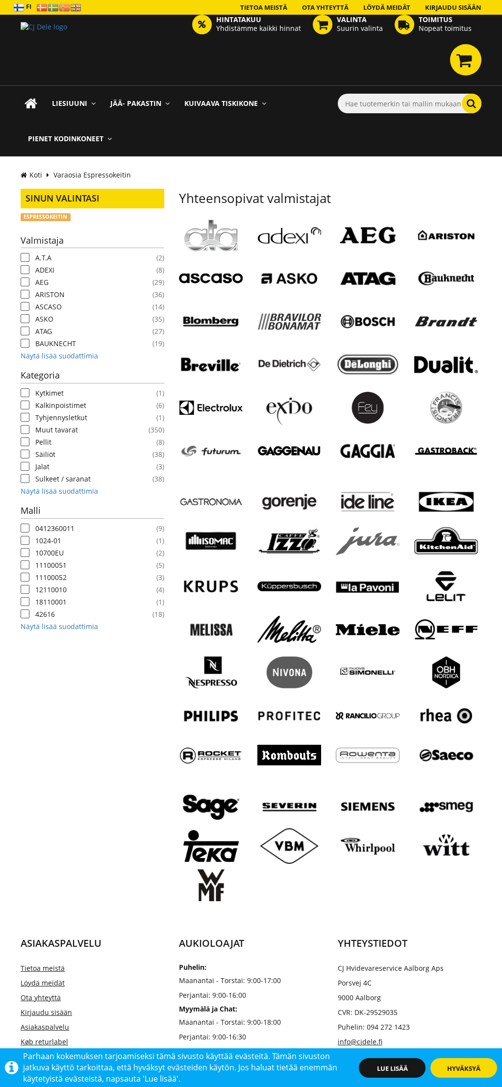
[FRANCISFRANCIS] (446, 411)
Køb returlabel (44, 1041)
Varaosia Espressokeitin (92, 174)
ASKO (44, 319)
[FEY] (367, 411)
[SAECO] (446, 754)
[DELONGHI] (367, 364)
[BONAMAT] (289, 325)
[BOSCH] (367, 321)
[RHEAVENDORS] (446, 715)
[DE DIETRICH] (289, 364)
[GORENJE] (289, 501)
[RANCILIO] (367, 715)
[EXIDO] (289, 407)
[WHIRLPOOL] (367, 845)
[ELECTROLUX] (211, 411)
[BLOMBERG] (211, 321)
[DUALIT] (446, 368)
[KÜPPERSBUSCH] (289, 589)
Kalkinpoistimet (60, 405)
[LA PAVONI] (367, 586)
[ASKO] (289, 278)
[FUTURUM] (211, 450)
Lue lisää (392, 1068)
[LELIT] (446, 586)
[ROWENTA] (367, 767)
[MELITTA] (289, 633)
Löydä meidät (386, 7)
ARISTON (50, 294)
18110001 (51, 602)
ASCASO (48, 306)
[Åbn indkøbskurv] (465, 60)
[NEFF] (446, 629)
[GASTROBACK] (446, 450)
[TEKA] (211, 849)
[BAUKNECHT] (446, 278)
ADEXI (44, 270)
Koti (35, 174)
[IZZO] (289, 540)
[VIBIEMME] (289, 845)
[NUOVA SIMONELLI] (367, 672)
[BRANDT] (446, 321)
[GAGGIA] (367, 450)
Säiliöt (45, 454)
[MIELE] (367, 633)
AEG (42, 282)
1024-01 (48, 540)
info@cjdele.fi (360, 1041)
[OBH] (446, 676)
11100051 (51, 565)
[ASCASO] (211, 282)
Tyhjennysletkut (61, 417)
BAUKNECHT (55, 343)
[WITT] (446, 845)
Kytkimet (49, 393)
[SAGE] (211, 806)
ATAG (43, 331)
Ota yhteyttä (325, 7)
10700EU (49, 552)
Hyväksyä (463, 1068)
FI (28, 6)
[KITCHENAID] (446, 546)
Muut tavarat (56, 429)
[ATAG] (367, 278)
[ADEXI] (289, 238)
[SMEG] (446, 806)
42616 (45, 614)
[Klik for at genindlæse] (44, 41)
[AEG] (367, 234)
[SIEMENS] (367, 806)
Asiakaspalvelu (45, 1027)
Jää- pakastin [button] (135, 103)
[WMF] (211, 889)
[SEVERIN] (289, 806)
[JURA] (367, 544)
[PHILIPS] (211, 715)
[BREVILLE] (211, 364)
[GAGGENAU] (289, 461)
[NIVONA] (289, 676)
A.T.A (43, 257)
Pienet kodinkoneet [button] (65, 138)
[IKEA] (446, 501)
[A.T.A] (211, 238)
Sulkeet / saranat (63, 478)
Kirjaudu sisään (453, 7)
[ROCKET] (211, 759)
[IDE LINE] (367, 501)
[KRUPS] (211, 586)
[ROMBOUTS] (289, 764)
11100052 (51, 577)
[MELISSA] (211, 629)
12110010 (51, 589)
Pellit (43, 442)
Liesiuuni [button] (69, 103)
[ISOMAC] (211, 540)
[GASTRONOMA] (211, 501)
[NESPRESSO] (211, 676)
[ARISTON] (446, 234)
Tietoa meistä (263, 7)
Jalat (42, 466)
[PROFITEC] (289, 715)
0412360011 (55, 528)
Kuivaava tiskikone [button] (221, 103)
